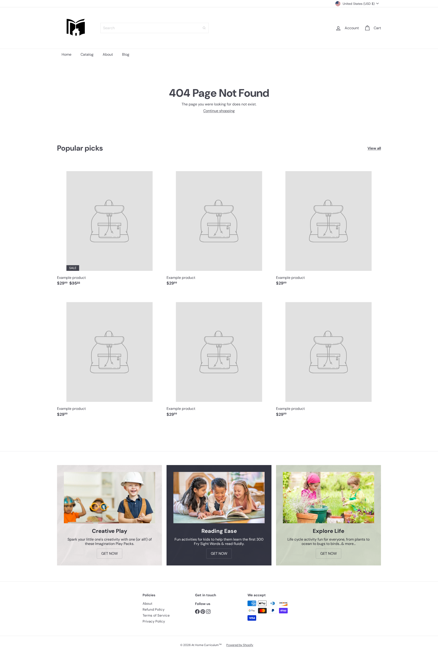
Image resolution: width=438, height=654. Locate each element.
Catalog (87, 54)
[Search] (204, 28)
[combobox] (154, 28)
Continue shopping (219, 110)
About (108, 54)
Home (66, 54)
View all (374, 148)
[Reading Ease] (219, 497)
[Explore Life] (328, 497)
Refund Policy (153, 609)
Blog (125, 54)
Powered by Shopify (239, 645)
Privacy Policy (154, 621)
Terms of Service (156, 615)
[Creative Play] (109, 497)
